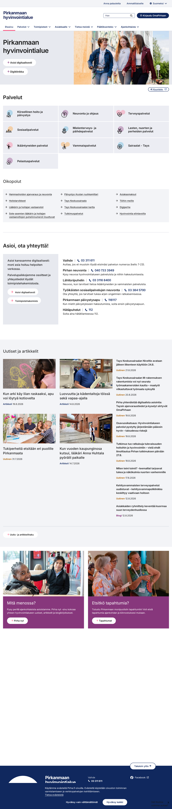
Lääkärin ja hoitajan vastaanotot (26, 207)
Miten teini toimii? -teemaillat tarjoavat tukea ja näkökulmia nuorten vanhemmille (141, 470)
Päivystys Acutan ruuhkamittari (81, 194)
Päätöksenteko (105, 27)
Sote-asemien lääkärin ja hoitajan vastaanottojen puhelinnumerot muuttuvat (32, 215)
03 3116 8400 (102, 280)
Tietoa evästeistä (54, 795)
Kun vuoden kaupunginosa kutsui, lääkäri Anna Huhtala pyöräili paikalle (82, 453)
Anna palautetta (112, 3)
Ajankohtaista (128, 27)
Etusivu (9, 27)
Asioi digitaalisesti (21, 62)
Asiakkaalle (61, 27)
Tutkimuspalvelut (73, 213)
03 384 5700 (137, 290)
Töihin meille (127, 200)
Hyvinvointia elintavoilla (133, 213)
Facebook (140, 777)
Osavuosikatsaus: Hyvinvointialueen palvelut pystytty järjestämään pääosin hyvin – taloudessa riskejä (139, 427)
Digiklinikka (17, 71)
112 (91, 310)
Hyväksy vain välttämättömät (82, 802)
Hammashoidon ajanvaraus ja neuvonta (30, 194)
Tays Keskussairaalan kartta (79, 207)
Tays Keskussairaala (75, 200)
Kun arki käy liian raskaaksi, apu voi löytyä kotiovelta (28, 396)
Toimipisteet (41, 27)
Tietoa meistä (82, 27)
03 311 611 (87, 260)
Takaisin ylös (141, 766)
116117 (112, 300)
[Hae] (131, 15)
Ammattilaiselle (135, 3)
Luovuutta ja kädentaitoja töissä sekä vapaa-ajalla (85, 396)
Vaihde (95, 779)
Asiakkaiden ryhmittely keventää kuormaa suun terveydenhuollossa (141, 508)
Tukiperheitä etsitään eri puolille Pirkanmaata (28, 451)
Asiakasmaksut (128, 194)
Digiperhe (125, 207)
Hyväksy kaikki (115, 802)
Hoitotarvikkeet (17, 200)
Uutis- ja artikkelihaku (21, 534)
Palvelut (22, 27)
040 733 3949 (104, 270)
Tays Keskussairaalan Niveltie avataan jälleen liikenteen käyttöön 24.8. (139, 362)
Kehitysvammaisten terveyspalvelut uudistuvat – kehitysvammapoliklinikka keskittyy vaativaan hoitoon (139, 489)
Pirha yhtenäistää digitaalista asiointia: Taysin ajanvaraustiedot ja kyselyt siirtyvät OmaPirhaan (141, 406)
